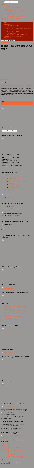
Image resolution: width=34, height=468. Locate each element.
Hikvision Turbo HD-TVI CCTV (14, 7)
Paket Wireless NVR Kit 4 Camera (13, 320)
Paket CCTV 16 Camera (13, 14)
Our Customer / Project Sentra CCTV (13, 18)
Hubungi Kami (7, 20)
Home (5, 4)
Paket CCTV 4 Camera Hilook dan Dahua (17, 17)
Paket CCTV (7, 9)
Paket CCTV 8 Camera (12, 15)
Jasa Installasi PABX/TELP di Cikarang (16, 85)
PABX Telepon (4, 79)
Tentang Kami (8, 318)
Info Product (7, 6)
